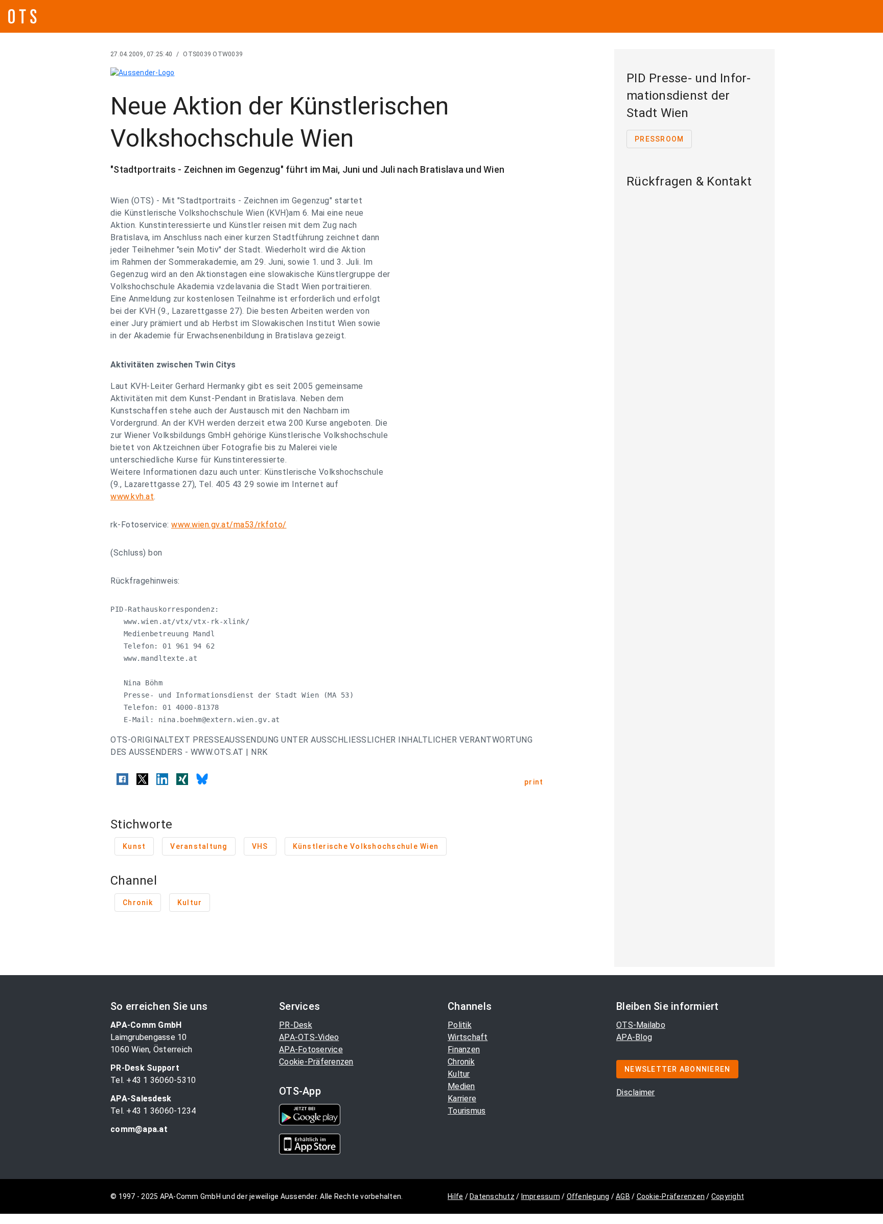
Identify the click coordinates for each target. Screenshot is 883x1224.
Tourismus (466, 1111)
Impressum (540, 1196)
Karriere (462, 1098)
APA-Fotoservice (311, 1049)
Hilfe (455, 1196)
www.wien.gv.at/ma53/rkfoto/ (229, 524)
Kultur (459, 1074)
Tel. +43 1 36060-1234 (153, 1111)
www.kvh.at (132, 496)
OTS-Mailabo (640, 1025)
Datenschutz (492, 1196)
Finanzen (464, 1049)
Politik (460, 1025)
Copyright (727, 1196)
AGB (623, 1196)
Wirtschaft (468, 1037)
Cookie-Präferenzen (316, 1062)
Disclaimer (635, 1092)
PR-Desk (295, 1025)
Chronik (461, 1062)
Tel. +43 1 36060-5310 (153, 1080)
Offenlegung (588, 1196)
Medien (461, 1086)
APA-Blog (634, 1037)
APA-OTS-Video (309, 1037)
